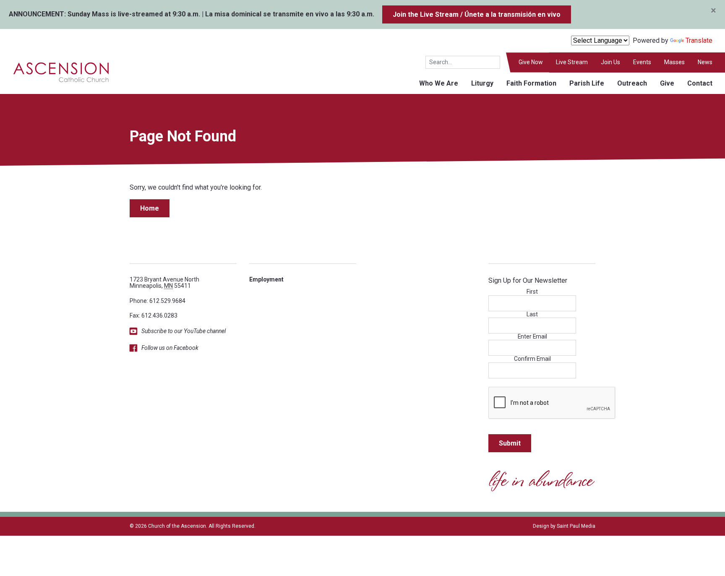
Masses (674, 62)
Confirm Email (532, 359)
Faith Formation (531, 83)
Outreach (632, 83)
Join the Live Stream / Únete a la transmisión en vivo (477, 14)
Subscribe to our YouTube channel (183, 331)
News (705, 62)
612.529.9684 (167, 300)
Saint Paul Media (576, 526)
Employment (266, 279)
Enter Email (532, 337)
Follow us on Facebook (169, 347)
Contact (699, 83)
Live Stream (572, 62)
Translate (699, 40)
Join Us (610, 62)
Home (149, 208)
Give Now (531, 62)
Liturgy (482, 83)
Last (532, 314)
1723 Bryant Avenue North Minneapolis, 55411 (164, 282)
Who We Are (438, 83)
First (532, 292)
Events (642, 62)
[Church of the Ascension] (55, 72)
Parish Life (586, 83)
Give (667, 83)
